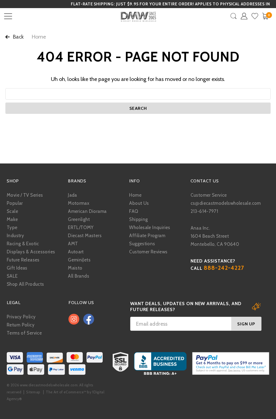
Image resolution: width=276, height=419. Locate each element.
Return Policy (20, 325)
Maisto (75, 268)
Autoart (76, 251)
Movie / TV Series (25, 195)
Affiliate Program (147, 235)
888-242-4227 (224, 267)
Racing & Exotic (23, 243)
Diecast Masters (85, 235)
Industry (15, 235)
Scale (12, 211)
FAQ (133, 211)
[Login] (244, 16)
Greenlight (79, 219)
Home (135, 195)
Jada (72, 195)
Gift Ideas (17, 268)
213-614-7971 (204, 211)
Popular (15, 203)
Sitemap (33, 392)
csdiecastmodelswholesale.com (226, 203)
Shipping (138, 219)
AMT (73, 243)
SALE (12, 276)
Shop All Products (25, 284)
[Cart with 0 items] (265, 16)
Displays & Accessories (31, 251)
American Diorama (87, 211)
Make (12, 219)
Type (12, 227)
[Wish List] (254, 16)
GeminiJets (79, 260)
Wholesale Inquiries (149, 227)
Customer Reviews (148, 251)
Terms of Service (24, 333)
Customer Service (209, 195)
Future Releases (23, 260)
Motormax (78, 203)
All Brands (78, 276)
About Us (139, 203)
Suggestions (142, 243)
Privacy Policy (21, 316)
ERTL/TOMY (81, 227)
